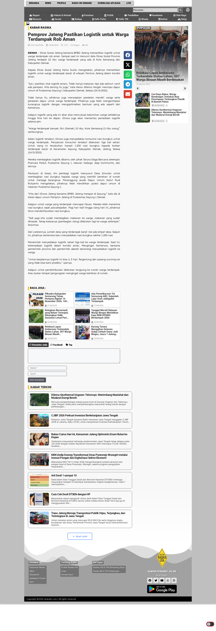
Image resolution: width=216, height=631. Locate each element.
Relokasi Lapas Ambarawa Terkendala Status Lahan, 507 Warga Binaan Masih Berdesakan (58, 330)
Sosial (57, 19)
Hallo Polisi (100, 19)
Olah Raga (181, 15)
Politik (109, 15)
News (48, 3)
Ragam (36, 15)
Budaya (78, 19)
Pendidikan (133, 15)
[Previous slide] (138, 88)
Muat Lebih (81, 536)
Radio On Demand (82, 3)
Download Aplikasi (109, 3)
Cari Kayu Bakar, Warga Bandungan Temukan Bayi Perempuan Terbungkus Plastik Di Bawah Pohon (168, 98)
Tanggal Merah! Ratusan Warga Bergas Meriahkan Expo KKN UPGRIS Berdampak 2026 (104, 314)
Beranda (34, 3)
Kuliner (164, 19)
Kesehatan (157, 15)
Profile (61, 3)
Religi (184, 19)
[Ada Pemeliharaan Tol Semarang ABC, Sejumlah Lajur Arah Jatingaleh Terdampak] (82, 299)
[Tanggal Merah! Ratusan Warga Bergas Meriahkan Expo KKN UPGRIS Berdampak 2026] (82, 316)
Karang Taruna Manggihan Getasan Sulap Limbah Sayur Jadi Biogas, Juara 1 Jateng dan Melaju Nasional (104, 330)
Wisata (144, 19)
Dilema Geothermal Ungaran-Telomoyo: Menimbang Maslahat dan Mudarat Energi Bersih (168, 112)
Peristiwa (88, 15)
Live (128, 3)
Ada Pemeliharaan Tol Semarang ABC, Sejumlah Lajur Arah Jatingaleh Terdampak (105, 297)
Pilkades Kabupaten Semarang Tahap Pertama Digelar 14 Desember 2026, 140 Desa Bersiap (56, 297)
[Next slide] (185, 88)
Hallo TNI (123, 19)
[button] (128, 55)
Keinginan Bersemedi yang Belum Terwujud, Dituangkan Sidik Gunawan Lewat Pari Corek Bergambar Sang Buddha (57, 314)
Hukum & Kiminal (62, 15)
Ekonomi (36, 19)
